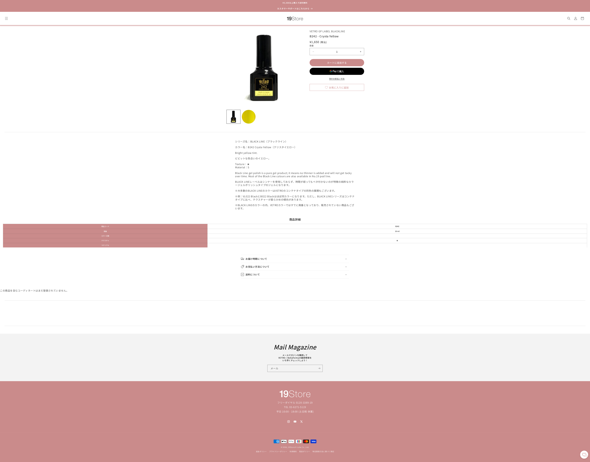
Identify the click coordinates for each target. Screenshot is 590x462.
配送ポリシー (304, 451)
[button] (6, 18)
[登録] (319, 368)
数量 (312, 45)
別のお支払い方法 (337, 78)
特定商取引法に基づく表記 (323, 451)
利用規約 (293, 451)
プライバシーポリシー (278, 451)
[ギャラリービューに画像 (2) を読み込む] (249, 117)
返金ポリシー (261, 451)
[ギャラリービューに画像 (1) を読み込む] (233, 117)
